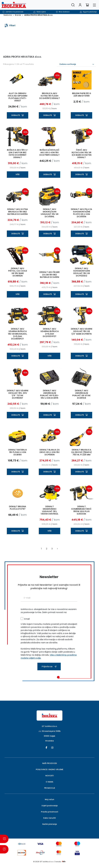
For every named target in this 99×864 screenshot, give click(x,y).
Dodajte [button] (15, 115)
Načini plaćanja (49, 824)
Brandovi (40, 34)
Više (17, 174)
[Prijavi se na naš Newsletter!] (4, 838)
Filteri (12, 25)
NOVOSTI (49, 775)
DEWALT (40, 39)
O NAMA (49, 782)
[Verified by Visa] (77, 852)
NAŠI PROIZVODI (49, 763)
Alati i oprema (14, 39)
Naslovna (8, 15)
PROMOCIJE (49, 788)
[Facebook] (46, 747)
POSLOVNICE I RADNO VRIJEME (49, 769)
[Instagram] (52, 747)
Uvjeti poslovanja (50, 805)
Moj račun (49, 799)
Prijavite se (47, 666)
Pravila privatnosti (49, 811)
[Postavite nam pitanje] (4, 849)
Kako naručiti (49, 818)
